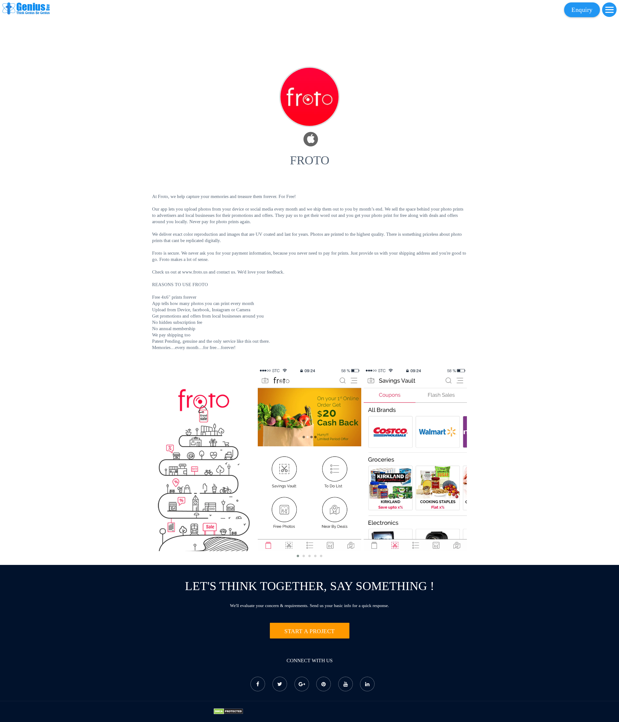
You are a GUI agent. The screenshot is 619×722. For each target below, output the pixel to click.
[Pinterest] (323, 684)
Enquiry (582, 9)
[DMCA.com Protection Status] (228, 712)
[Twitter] (280, 684)
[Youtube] (345, 684)
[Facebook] (258, 684)
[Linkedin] (367, 684)
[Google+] (302, 684)
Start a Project (309, 631)
